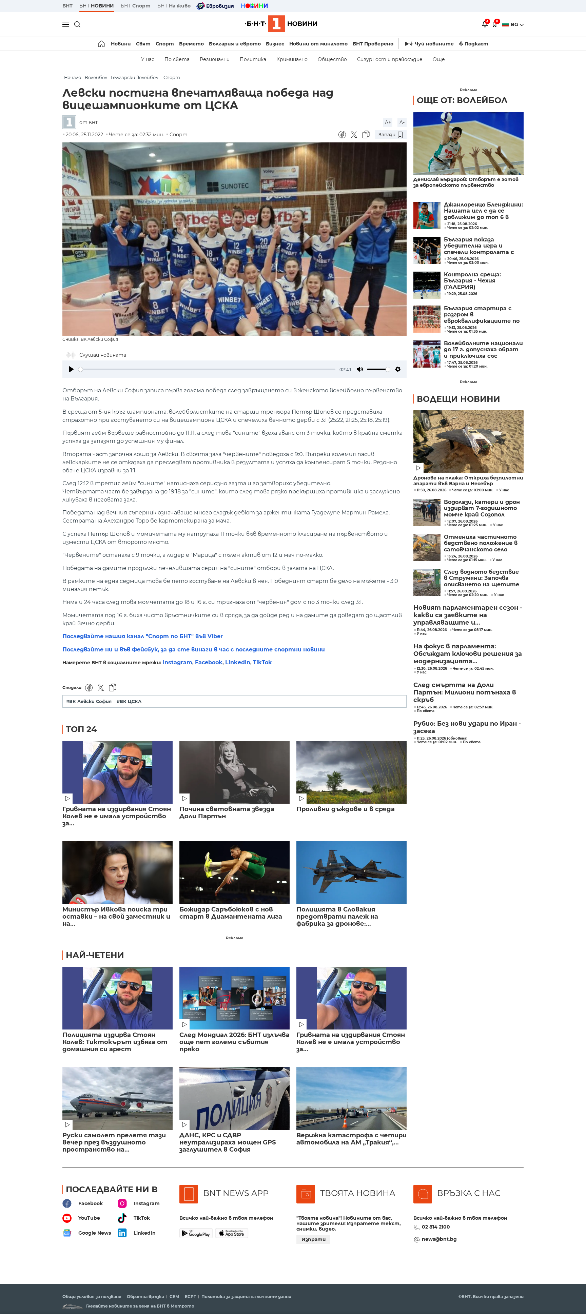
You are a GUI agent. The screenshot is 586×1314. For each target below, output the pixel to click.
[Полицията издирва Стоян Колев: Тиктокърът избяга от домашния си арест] (117, 998)
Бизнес (275, 44)
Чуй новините (434, 44)
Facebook (208, 662)
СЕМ (174, 1296)
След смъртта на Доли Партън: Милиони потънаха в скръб (464, 692)
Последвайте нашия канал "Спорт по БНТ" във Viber (142, 636)
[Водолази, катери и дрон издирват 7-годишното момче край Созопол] (427, 512)
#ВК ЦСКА (129, 701)
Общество (332, 59)
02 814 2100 (436, 1227)
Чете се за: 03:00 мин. (472, 490)
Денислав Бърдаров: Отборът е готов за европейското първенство (466, 182)
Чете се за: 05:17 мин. (472, 630)
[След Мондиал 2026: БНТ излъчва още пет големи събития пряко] (234, 998)
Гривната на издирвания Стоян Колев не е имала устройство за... (116, 816)
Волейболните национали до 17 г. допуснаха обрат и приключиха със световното (483, 349)
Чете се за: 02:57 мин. (473, 707)
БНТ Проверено (373, 44)
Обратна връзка (145, 1296)
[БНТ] (70, 122)
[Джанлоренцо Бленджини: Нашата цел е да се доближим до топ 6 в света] (427, 215)
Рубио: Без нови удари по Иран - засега (467, 727)
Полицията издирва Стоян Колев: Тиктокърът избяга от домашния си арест (115, 1042)
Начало (72, 77)
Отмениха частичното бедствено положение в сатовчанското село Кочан (480, 543)
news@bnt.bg (439, 1239)
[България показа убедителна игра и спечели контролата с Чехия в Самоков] (427, 250)
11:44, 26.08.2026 (432, 630)
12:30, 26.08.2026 (432, 669)
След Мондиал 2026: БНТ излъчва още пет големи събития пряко (234, 1042)
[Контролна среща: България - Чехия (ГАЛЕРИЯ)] (427, 285)
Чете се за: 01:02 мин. (437, 742)
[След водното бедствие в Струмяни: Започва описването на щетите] (427, 582)
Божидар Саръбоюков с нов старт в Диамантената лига (230, 913)
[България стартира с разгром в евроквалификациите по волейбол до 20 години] (427, 319)
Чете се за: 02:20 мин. (467, 595)
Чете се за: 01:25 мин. (467, 525)
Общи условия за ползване (91, 1296)
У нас (147, 59)
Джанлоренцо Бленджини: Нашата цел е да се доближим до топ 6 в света (483, 211)
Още (439, 59)
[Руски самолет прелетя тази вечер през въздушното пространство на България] (117, 1098)
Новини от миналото (318, 44)
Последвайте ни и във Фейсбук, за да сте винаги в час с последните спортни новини (193, 649)
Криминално (292, 59)
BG (515, 24)
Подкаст (476, 44)
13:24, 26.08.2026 (462, 556)
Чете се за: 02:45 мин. (473, 669)
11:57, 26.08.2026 (461, 591)
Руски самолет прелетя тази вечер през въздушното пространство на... (114, 1142)
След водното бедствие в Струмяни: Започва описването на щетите (481, 578)
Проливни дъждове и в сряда (345, 809)
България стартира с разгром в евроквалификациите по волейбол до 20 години (482, 315)
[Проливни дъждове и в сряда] (351, 772)
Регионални (215, 59)
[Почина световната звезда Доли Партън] (234, 772)
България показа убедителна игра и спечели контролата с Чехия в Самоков (479, 246)
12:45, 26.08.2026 (432, 707)
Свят (143, 44)
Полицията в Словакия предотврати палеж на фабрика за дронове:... (337, 916)
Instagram (177, 662)
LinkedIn (237, 662)
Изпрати (313, 1239)
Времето (191, 44)
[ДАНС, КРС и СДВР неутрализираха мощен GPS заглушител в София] (234, 1098)
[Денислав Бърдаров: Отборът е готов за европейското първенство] (468, 143)
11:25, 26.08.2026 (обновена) (442, 739)
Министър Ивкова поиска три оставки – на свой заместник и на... (116, 916)
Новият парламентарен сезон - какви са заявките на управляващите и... (467, 615)
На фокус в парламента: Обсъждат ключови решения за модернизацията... (467, 654)
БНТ (67, 6)
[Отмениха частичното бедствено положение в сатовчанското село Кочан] (427, 547)
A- (402, 122)
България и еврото (235, 44)
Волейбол (96, 77)
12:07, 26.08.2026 (462, 521)
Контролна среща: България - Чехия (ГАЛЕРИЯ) (472, 281)
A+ (388, 122)
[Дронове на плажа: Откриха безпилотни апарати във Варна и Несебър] (468, 441)
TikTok (262, 662)
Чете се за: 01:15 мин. (467, 560)
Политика (253, 59)
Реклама (234, 938)
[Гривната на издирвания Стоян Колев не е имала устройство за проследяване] (117, 772)
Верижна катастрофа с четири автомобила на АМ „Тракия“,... (351, 1139)
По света (177, 59)
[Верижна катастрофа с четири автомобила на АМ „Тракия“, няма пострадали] (351, 1098)
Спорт (165, 44)
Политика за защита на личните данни (246, 1296)
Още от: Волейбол (462, 100)
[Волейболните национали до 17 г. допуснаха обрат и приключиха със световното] (427, 354)
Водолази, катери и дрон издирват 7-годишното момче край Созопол (482, 508)
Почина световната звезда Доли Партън (226, 813)
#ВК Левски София (89, 701)
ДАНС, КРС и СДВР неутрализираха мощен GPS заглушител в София (227, 1142)
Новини (121, 44)
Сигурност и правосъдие (390, 59)
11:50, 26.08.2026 (431, 490)
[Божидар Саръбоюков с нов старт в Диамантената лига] (234, 872)
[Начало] (102, 44)
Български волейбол (134, 77)
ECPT (190, 1296)
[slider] (206, 369)
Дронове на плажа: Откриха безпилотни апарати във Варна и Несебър (468, 481)
